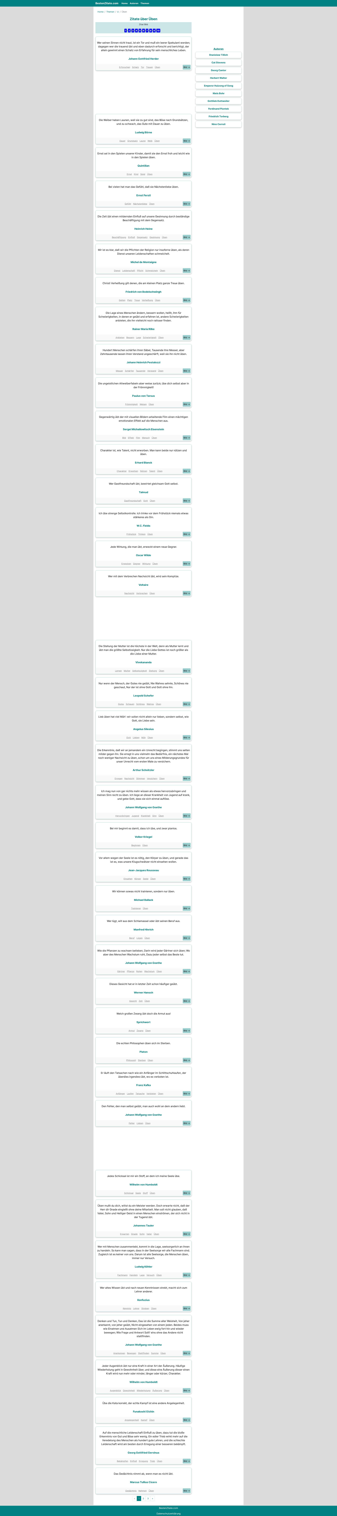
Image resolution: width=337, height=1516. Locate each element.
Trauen (149, 67)
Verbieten (151, 1093)
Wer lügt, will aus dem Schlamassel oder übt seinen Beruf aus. (143, 921)
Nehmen (142, 1490)
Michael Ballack (143, 900)
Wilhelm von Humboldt (144, 1184)
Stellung (153, 670)
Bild (124, 437)
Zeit (141, 1001)
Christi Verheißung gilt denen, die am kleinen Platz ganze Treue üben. (144, 283)
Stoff (145, 1193)
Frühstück (131, 534)
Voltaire (143, 584)
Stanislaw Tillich (218, 54)
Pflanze (130, 971)
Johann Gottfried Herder (143, 58)
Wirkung (146, 563)
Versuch (150, 1275)
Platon (144, 1051)
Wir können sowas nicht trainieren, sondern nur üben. (143, 891)
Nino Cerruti (219, 124)
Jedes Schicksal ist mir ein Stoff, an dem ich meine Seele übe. (143, 1176)
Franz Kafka (143, 1085)
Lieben (136, 737)
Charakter (122, 471)
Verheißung (147, 300)
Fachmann (122, 1275)
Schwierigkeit (149, 337)
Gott (145, 500)
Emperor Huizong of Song (218, 85)
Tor (142, 67)
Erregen (118, 778)
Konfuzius (143, 1300)
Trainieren (136, 908)
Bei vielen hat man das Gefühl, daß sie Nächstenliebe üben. (143, 186)
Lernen (118, 670)
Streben (145, 1308)
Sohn (142, 1234)
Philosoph (131, 1060)
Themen (144, 3)
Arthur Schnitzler (143, 770)
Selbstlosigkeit (139, 670)
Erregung (143, 1461)
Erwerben (133, 471)
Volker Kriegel (143, 836)
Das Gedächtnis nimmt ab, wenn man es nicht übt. (143, 1473)
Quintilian (143, 165)
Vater (149, 1234)
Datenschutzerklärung (169, 1513)
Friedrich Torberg (218, 116)
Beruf (132, 938)
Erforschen (124, 67)
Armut (132, 1030)
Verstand (151, 370)
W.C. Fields (143, 525)
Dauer (122, 140)
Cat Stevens (219, 62)
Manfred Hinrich (143, 929)
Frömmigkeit (131, 404)
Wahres (150, 704)
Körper (137, 878)
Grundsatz (132, 140)
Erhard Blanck (143, 462)
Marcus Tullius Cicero (143, 1482)
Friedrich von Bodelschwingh (143, 291)
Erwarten (124, 1234)
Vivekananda (143, 662)
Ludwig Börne (143, 132)
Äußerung (157, 1390)
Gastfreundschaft (132, 500)
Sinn (154, 815)
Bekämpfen (122, 1461)
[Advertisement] (143, 91)
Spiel (142, 174)
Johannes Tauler (143, 1225)
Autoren (134, 3)
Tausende (140, 370)
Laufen (130, 1093)
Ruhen (139, 971)
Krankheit (145, 815)
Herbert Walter (218, 78)
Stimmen (140, 778)
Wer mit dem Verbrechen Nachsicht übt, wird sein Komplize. (143, 576)
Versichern (152, 778)
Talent (152, 471)
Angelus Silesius (143, 729)
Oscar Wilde (143, 555)
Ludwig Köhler (143, 1266)
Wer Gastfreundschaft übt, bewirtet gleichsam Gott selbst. (143, 483)
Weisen (143, 404)
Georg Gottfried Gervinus (143, 1452)
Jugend (135, 815)
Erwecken (126, 563)
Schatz (135, 67)
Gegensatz (142, 237)
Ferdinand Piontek (218, 108)
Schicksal (128, 1193)
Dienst (117, 270)
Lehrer (136, 1308)
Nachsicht (129, 593)
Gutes (121, 704)
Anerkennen (119, 1353)
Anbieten (120, 337)
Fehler (132, 1123)
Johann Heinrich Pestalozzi (143, 362)
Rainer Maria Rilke (143, 329)
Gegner (136, 563)
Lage (138, 337)
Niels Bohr (218, 93)
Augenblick (115, 1390)
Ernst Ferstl (143, 195)
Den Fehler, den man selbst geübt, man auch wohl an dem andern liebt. (143, 1106)
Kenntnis (127, 1308)
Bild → (187, 67)
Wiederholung (143, 1390)
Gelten (122, 300)
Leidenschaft (128, 270)
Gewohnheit (129, 1390)
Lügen (140, 938)
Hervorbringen (122, 815)
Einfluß (131, 237)
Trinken (141, 534)
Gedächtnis (131, 1490)
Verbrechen (142, 593)
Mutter (127, 670)
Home (125, 3)
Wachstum (149, 971)
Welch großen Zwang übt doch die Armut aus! (144, 1013)
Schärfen (129, 370)
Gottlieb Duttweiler (218, 101)
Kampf (144, 1420)
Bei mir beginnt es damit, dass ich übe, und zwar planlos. (143, 828)
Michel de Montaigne (144, 262)
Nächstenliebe (140, 203)
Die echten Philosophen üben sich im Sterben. (143, 1043)
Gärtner (121, 971)
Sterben (142, 1060)
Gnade (134, 1234)
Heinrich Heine (143, 228)
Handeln (134, 1275)
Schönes (140, 704)
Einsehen (128, 878)
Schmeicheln (151, 270)
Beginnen (135, 845)
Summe (154, 1353)
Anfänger (120, 1093)
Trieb (152, 1461)
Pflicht (140, 270)
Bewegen (131, 1353)
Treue (137, 300)
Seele (145, 878)
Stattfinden (143, 1353)
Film (138, 437)
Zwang (140, 1030)
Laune (143, 140)
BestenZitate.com (106, 3)
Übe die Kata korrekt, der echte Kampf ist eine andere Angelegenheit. (143, 1403)
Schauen (130, 704)
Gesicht (133, 1001)
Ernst (129, 174)
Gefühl (128, 203)
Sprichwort (143, 1022)
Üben (157, 67)
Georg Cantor (218, 70)
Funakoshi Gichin (143, 1411)
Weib (150, 140)
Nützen (143, 471)
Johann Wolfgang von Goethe (143, 807)
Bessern (130, 337)
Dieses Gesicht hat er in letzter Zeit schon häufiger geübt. (143, 984)
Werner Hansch (143, 992)
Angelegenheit (132, 1420)
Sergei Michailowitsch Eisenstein (143, 429)
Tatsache (140, 1093)
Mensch (146, 437)
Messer (119, 370)
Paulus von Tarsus (143, 395)
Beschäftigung (119, 237)
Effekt (131, 437)
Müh (143, 737)
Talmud (143, 492)
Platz (129, 300)
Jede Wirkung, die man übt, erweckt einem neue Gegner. (143, 546)
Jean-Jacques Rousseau (143, 870)
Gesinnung (155, 237)
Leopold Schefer (143, 695)
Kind (136, 174)
